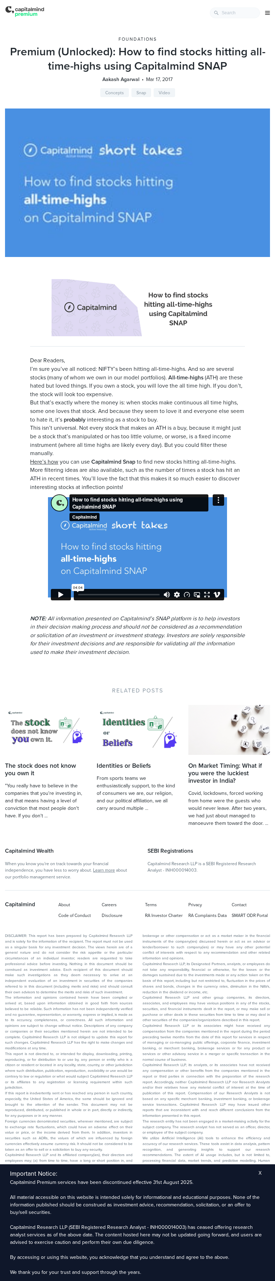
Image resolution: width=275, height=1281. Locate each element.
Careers (109, 904)
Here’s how (44, 462)
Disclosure (112, 915)
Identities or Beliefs (124, 766)
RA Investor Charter (164, 915)
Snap (141, 92)
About (64, 904)
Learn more (104, 870)
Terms (151, 904)
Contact (239, 904)
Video (164, 92)
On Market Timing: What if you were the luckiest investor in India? (225, 773)
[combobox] (235, 12)
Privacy (195, 904)
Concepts (114, 92)
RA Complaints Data (207, 915)
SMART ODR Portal (250, 915)
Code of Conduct (74, 915)
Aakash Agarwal (120, 79)
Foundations (138, 39)
